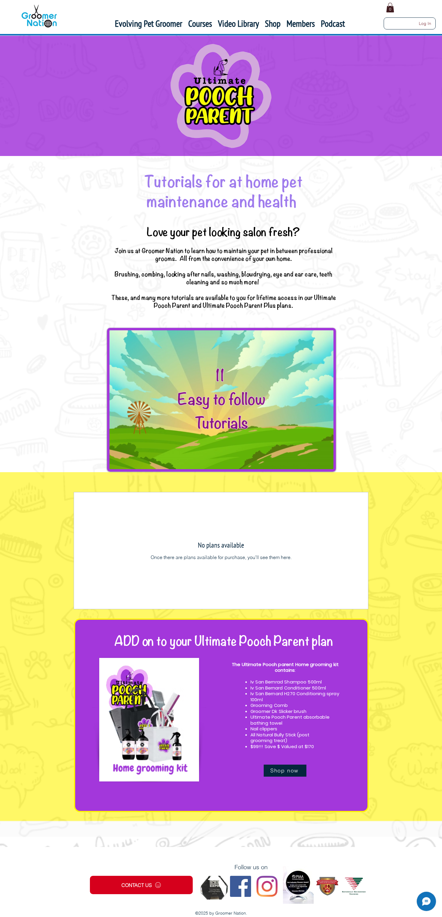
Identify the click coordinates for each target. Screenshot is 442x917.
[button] (301, 23)
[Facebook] (240, 886)
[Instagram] (267, 886)
